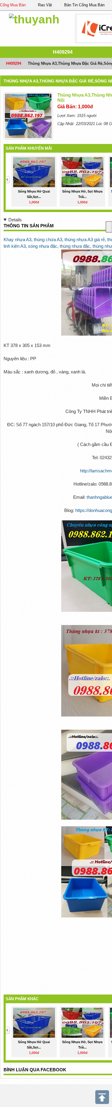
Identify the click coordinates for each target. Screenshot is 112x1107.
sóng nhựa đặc (42, 246)
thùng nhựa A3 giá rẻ (85, 239)
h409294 (63, 52)
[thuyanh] (34, 18)
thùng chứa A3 (48, 239)
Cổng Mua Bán (13, 5)
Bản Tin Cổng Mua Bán (84, 5)
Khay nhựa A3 (17, 239)
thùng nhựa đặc (75, 246)
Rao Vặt (45, 5)
